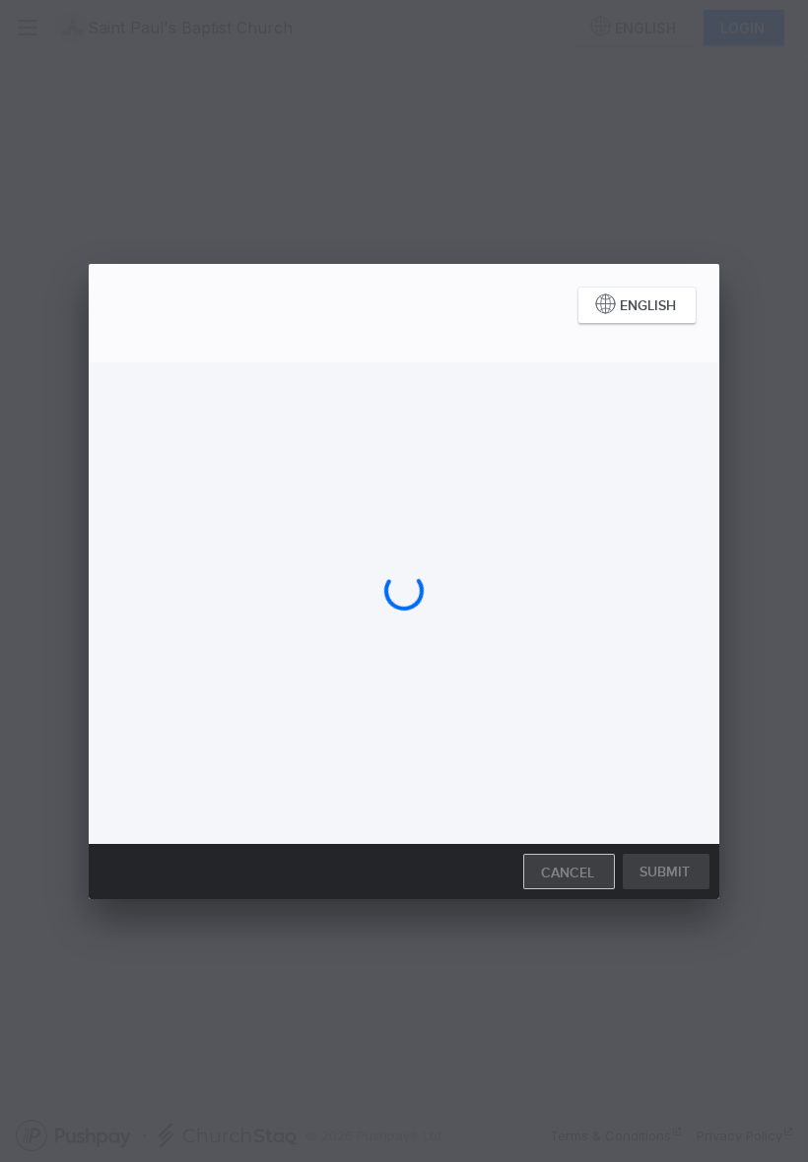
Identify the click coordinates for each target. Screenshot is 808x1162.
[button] (637, 305)
